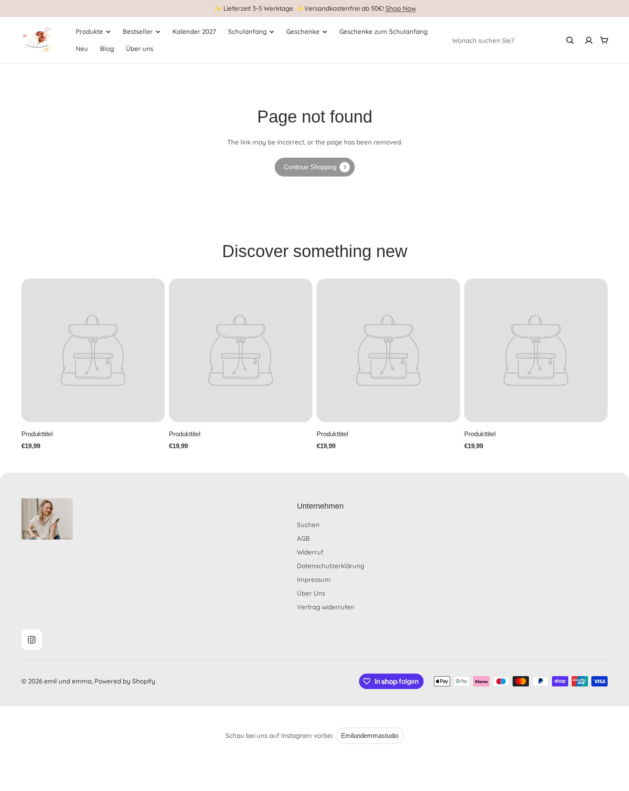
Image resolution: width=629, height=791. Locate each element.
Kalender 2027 (194, 31)
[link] (315, 167)
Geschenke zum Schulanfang (383, 31)
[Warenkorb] (604, 40)
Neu (82, 49)
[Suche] (570, 40)
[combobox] (513, 40)
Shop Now (401, 8)
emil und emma (68, 681)
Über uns (139, 49)
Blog (107, 49)
